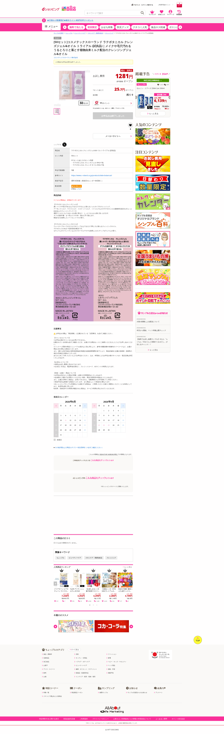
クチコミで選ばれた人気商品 (53, 696)
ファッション (112, 654)
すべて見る (75, 649)
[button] (64, 27)
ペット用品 (111, 665)
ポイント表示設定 (178, 719)
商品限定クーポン (77, 692)
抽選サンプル (104, 692)
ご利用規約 (84, 719)
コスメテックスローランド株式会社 (66, 57)
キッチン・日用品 (81, 658)
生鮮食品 (46, 658)
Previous (56, 586)
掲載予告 (111, 673)
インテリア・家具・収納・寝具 (85, 676)
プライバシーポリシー (100, 719)
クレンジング (109, 33)
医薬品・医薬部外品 (82, 673)
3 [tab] (96, 605)
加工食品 (46, 661)
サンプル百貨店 (58, 33)
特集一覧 (46, 692)
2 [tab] (93, 605)
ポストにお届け (177, 27)
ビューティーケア (80, 33)
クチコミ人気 (140, 27)
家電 (109, 658)
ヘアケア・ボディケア (83, 661)
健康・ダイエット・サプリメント (86, 669)
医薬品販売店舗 (69, 719)
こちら (79, 189)
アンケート (159, 692)
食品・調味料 (48, 654)
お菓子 (46, 665)
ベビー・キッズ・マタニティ (117, 661)
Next (131, 586)
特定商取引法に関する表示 (49, 719)
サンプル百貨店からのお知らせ (137, 692)
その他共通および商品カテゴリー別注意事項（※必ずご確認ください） (79, 447)
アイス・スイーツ (49, 669)
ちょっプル (68, 33)
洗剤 (77, 654)
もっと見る (128, 567)
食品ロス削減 (158, 27)
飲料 (45, 673)
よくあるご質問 (161, 719)
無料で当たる (76, 27)
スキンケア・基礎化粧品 (95, 33)
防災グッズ (123, 27)
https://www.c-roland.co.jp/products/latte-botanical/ (91, 175)
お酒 (45, 676)
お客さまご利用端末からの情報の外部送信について (132, 719)
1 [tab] (89, 605)
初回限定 (92, 27)
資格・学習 (111, 669)
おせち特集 (107, 27)
